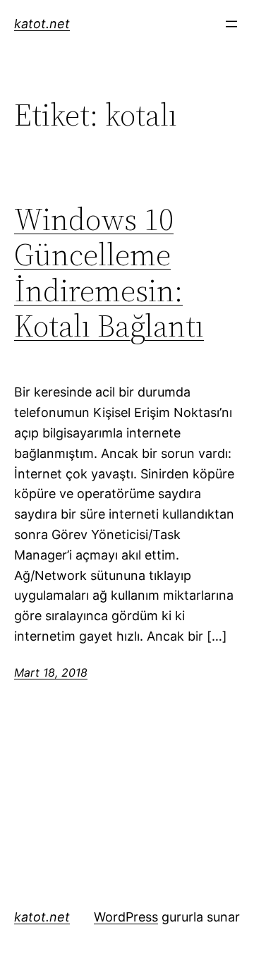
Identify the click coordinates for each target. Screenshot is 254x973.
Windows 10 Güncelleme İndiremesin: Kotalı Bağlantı (109, 273)
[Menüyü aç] (231, 24)
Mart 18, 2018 (50, 672)
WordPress (126, 916)
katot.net (42, 23)
